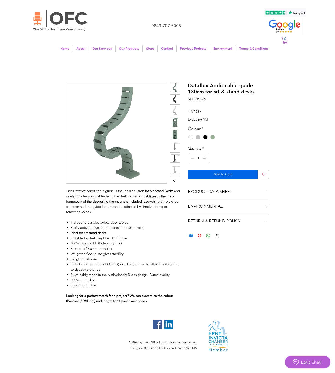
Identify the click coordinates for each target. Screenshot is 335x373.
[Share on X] (217, 235)
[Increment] (205, 158)
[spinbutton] (198, 158)
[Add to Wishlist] (264, 174)
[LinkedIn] (168, 324)
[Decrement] (192, 158)
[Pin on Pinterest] (199, 235)
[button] (285, 40)
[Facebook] (157, 324)
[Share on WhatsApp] (208, 235)
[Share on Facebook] (191, 235)
